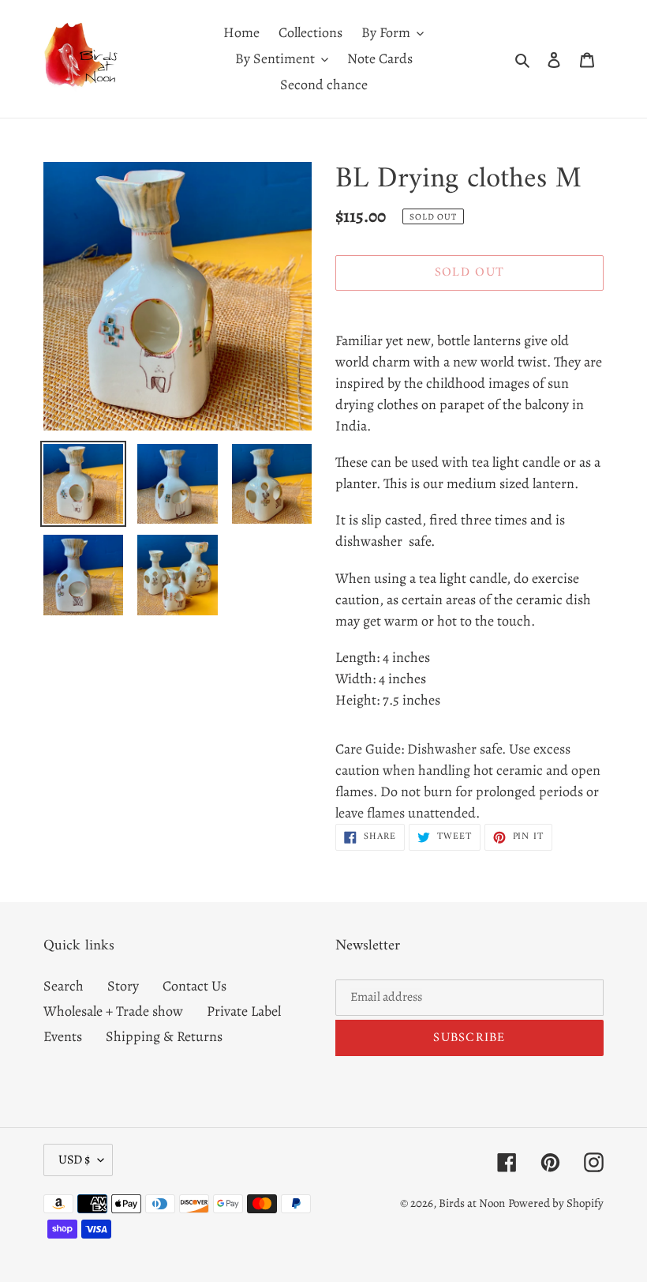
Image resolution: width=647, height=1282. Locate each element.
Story (123, 985)
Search (63, 985)
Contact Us (194, 985)
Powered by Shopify (556, 1203)
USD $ (74, 1159)
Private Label (244, 1011)
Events (62, 1036)
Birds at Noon (472, 1203)
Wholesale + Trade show (113, 1011)
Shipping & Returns (164, 1036)
